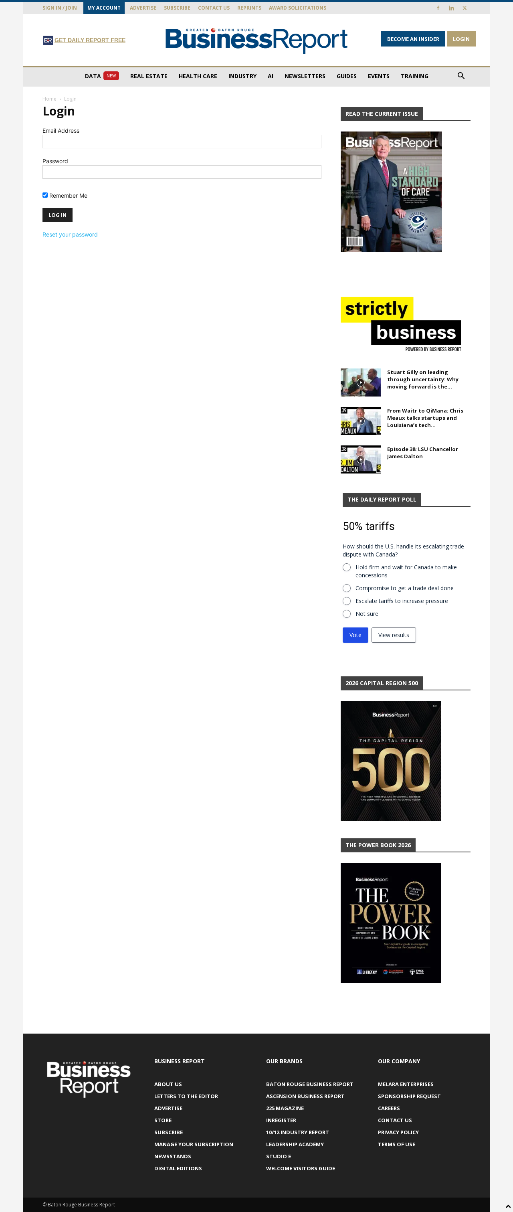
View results (393, 635)
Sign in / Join (59, 7)
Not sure (366, 613)
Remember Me (67, 195)
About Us (168, 1084)
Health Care (198, 76)
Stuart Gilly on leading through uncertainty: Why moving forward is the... (422, 379)
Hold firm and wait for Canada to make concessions (406, 571)
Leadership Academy (295, 1144)
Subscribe (177, 7)
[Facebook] (438, 8)
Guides (347, 76)
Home (49, 98)
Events (379, 76)
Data (100, 76)
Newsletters (305, 76)
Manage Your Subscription (193, 1144)
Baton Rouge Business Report (309, 1084)
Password (55, 161)
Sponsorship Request (409, 1096)
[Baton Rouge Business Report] (256, 40)
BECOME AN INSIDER (413, 38)
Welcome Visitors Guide (300, 1168)
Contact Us (214, 7)
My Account (104, 7)
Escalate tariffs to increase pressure (401, 601)
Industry (242, 76)
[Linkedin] (451, 8)
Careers (389, 1108)
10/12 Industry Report (297, 1132)
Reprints (249, 7)
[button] (461, 77)
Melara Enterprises (406, 1084)
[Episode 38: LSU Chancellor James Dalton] (361, 459)
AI (270, 76)
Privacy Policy (398, 1132)
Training (414, 76)
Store (163, 1120)
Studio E (278, 1156)
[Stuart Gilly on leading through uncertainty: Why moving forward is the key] (361, 382)
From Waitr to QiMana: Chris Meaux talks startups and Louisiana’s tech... (425, 418)
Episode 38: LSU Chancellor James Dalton (422, 452)
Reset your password (70, 234)
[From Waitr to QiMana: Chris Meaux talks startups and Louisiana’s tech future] (361, 421)
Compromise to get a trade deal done (404, 588)
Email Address (60, 130)
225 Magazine (285, 1108)
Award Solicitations (297, 7)
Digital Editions (178, 1168)
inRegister (281, 1120)
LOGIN (461, 38)
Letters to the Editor (186, 1096)
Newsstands (172, 1156)
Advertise (143, 7)
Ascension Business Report (305, 1096)
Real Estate (149, 76)
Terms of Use (396, 1144)
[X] (464, 8)
